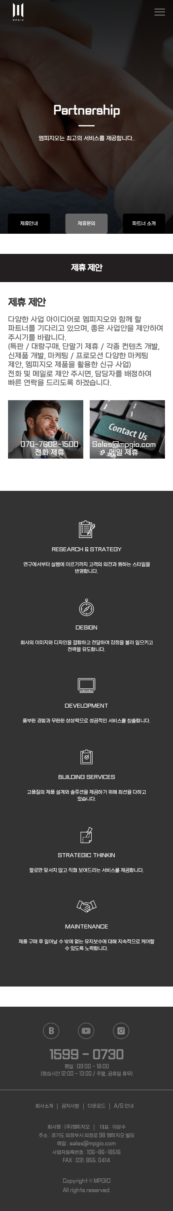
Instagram (120, 1031)
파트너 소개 (144, 223)
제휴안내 (29, 223)
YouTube (85, 1031)
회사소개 (44, 1106)
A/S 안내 (124, 1106)
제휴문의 (86, 223)
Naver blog (50, 1031)
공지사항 (70, 1106)
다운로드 (96, 1106)
